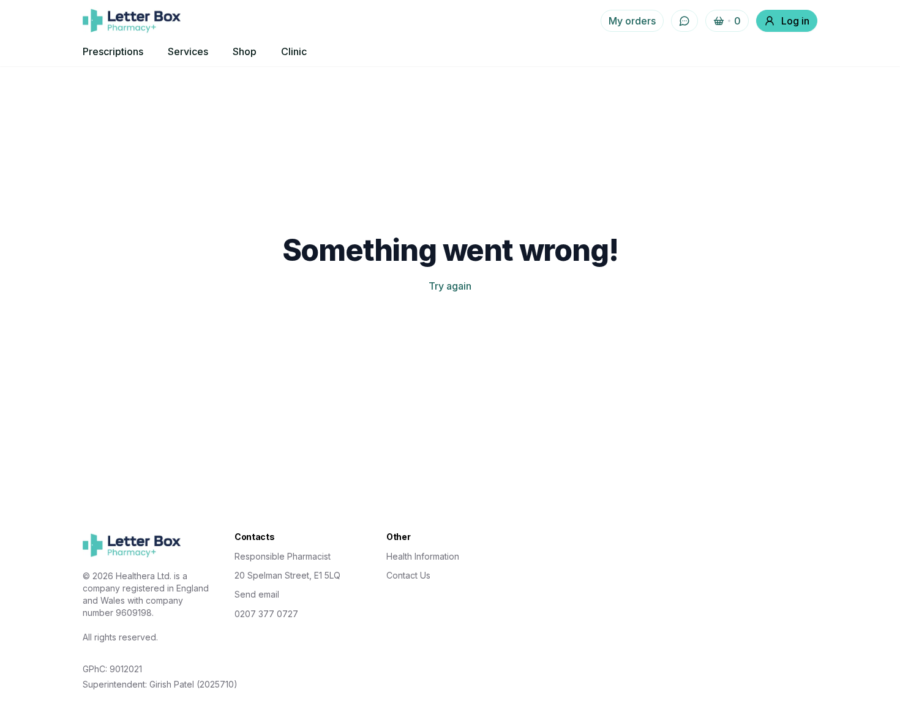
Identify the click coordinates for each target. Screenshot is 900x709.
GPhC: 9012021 (112, 669)
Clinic (294, 51)
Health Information (422, 556)
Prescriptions (113, 51)
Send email (256, 594)
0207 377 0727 (266, 614)
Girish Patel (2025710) (193, 684)
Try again (450, 286)
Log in (795, 21)
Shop (245, 51)
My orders (632, 21)
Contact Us (408, 575)
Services (188, 51)
